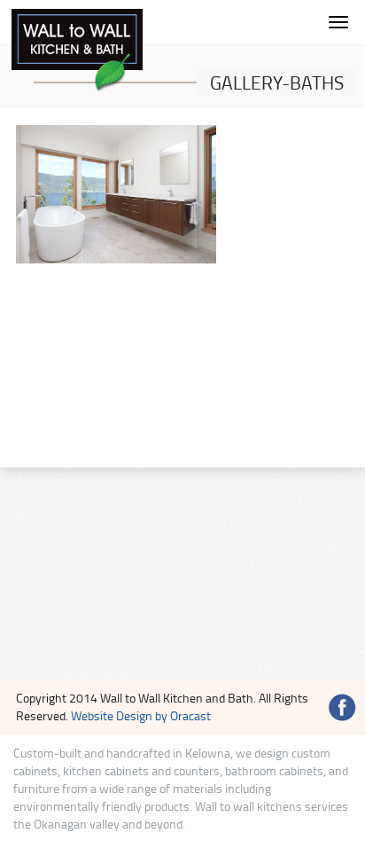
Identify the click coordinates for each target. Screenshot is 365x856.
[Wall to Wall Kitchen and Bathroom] (77, 51)
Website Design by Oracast (141, 715)
